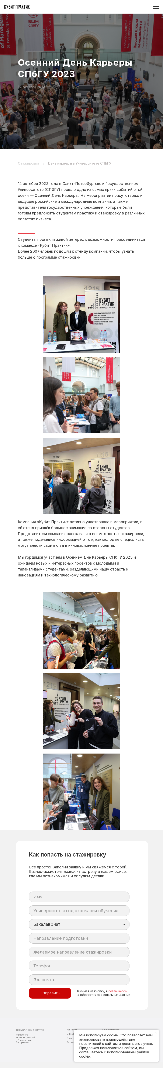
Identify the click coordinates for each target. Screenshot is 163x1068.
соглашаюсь (117, 991)
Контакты (72, 1029)
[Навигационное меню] (156, 7)
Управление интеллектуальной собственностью (25, 1037)
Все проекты (22, 1042)
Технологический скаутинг (30, 1030)
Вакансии (72, 1042)
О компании (73, 1034)
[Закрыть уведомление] (155, 1033)
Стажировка (28, 163)
